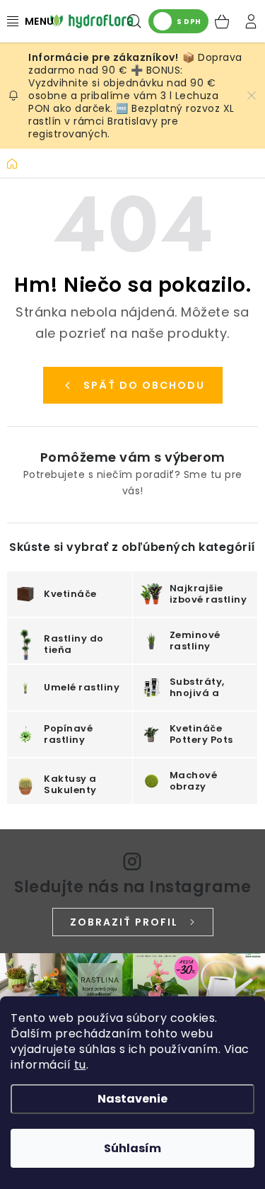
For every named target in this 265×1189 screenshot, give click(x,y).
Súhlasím (132, 1148)
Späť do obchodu (144, 385)
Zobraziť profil (124, 922)
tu (80, 1065)
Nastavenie (132, 1099)
